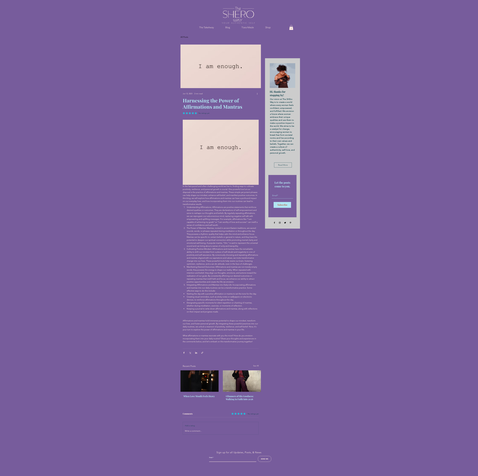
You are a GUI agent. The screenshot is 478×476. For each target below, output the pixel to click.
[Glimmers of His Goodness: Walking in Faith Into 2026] (242, 381)
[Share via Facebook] (184, 353)
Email (210, 457)
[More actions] (257, 93)
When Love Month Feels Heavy (199, 396)
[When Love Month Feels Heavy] (199, 381)
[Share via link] (202, 353)
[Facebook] (274, 223)
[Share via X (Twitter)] (190, 353)
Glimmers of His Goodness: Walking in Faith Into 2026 (240, 398)
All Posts (184, 37)
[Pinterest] (290, 223)
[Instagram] (280, 223)
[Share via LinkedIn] (196, 353)
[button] (291, 27)
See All (256, 366)
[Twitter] (285, 223)
